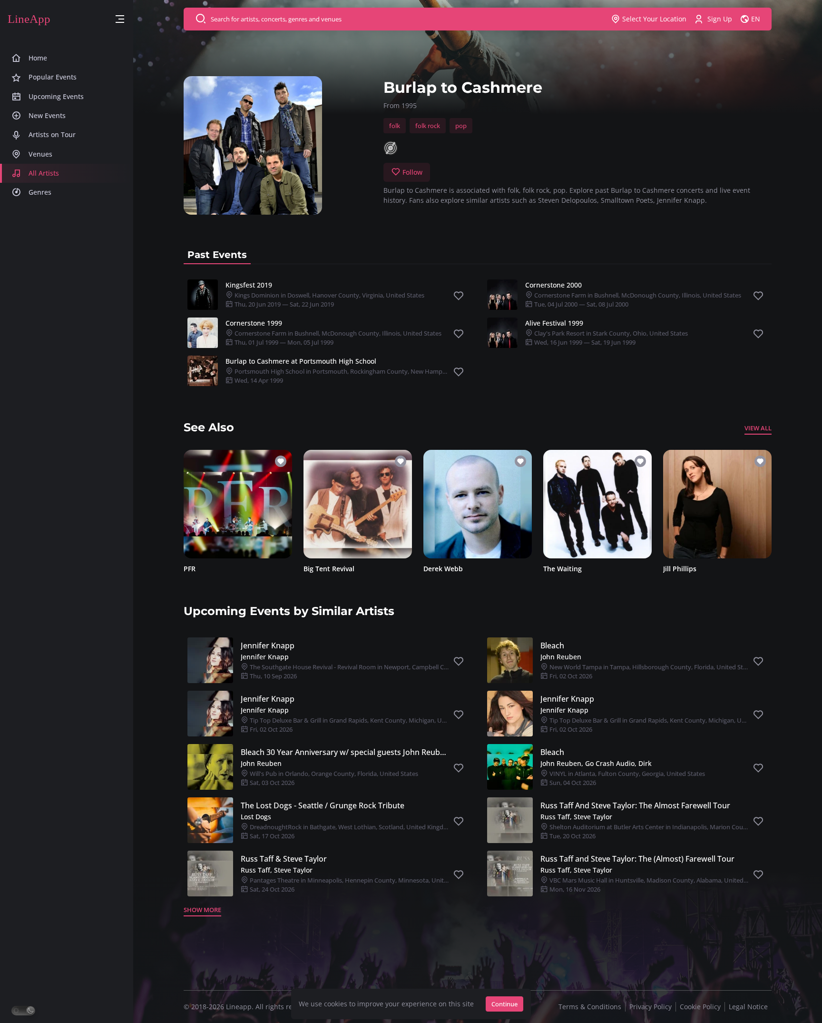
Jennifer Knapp (267, 645)
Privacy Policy (650, 1006)
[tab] (217, 254)
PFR (190, 568)
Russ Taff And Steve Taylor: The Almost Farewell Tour (635, 805)
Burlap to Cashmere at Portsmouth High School (300, 361)
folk (394, 125)
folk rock (427, 125)
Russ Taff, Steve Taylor (576, 816)
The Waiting (562, 568)
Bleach (552, 645)
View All (758, 428)
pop (461, 125)
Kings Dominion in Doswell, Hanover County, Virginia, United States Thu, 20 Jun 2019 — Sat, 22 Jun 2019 (328, 299)
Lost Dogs (256, 816)
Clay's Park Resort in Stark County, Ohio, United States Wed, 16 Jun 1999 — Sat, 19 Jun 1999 (610, 338)
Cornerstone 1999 (253, 323)
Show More (202, 909)
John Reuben (560, 656)
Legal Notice (748, 1006)
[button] (120, 19)
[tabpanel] (478, 333)
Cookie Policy (700, 1006)
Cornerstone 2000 (553, 284)
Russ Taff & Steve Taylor (284, 859)
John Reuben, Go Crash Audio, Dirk (596, 763)
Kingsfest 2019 (248, 284)
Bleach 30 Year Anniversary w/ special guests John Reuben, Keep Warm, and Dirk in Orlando (345, 752)
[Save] (458, 296)
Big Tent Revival (328, 568)
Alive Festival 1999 (554, 323)
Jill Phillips (679, 568)
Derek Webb (443, 568)
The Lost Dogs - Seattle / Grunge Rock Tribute (322, 805)
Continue (504, 1004)
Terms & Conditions (589, 1006)
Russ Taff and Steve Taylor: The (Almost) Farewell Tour (637, 859)
